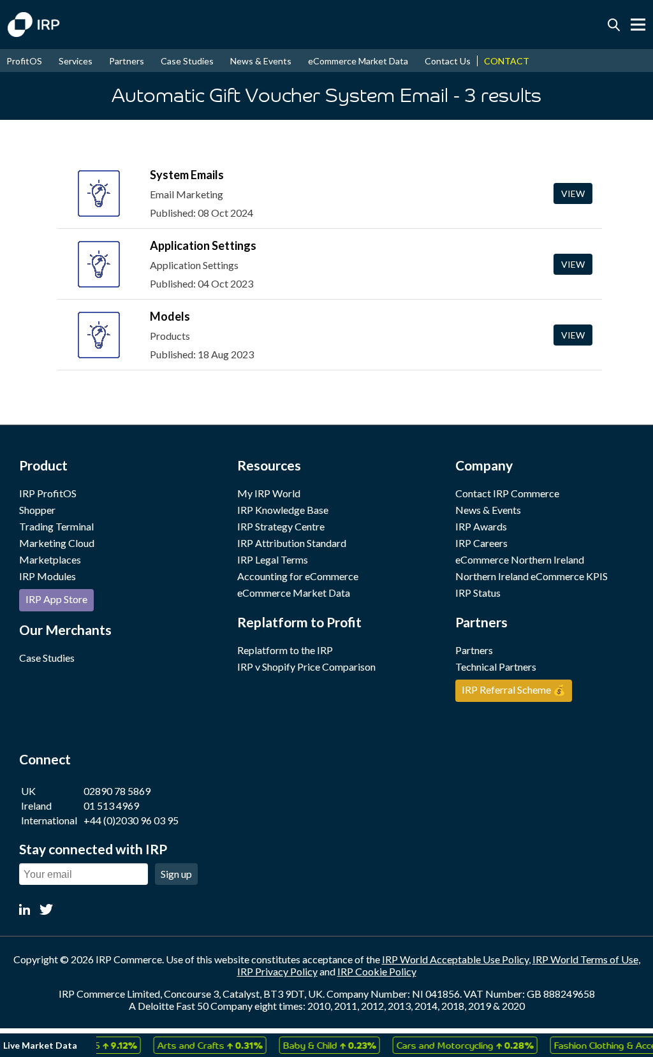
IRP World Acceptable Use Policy (455, 959)
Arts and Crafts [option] (202, 1045)
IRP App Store (56, 599)
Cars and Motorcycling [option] (457, 1045)
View (573, 193)
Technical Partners (495, 666)
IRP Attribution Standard (291, 543)
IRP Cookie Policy (376, 971)
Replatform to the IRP (285, 650)
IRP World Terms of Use (585, 959)
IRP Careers (481, 543)
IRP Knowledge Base (282, 510)
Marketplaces (50, 559)
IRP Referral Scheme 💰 (514, 689)
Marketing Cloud (56, 543)
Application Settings (203, 245)
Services (75, 60)
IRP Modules (47, 576)
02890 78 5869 (117, 791)
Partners (126, 60)
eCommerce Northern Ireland (519, 559)
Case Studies (187, 60)
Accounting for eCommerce (297, 576)
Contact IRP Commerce (507, 493)
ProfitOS (24, 60)
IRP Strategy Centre (281, 526)
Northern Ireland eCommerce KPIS (531, 576)
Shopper (37, 510)
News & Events (260, 60)
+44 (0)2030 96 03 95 (131, 820)
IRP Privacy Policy (277, 971)
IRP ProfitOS (48, 493)
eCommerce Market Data (358, 60)
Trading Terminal (56, 526)
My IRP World (268, 493)
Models (170, 316)
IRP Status (478, 593)
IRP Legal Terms (272, 559)
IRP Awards (481, 526)
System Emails (187, 175)
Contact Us (448, 60)
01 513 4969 (111, 805)
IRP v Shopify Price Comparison (306, 666)
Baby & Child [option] (322, 1045)
